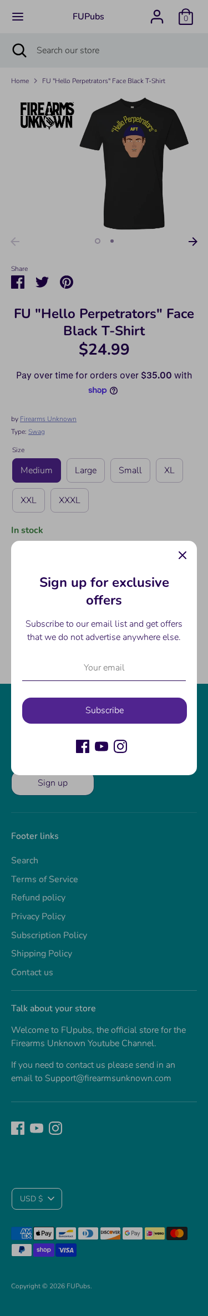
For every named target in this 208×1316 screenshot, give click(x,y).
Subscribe (104, 710)
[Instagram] (120, 746)
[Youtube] (101, 746)
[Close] (182, 555)
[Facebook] (82, 746)
